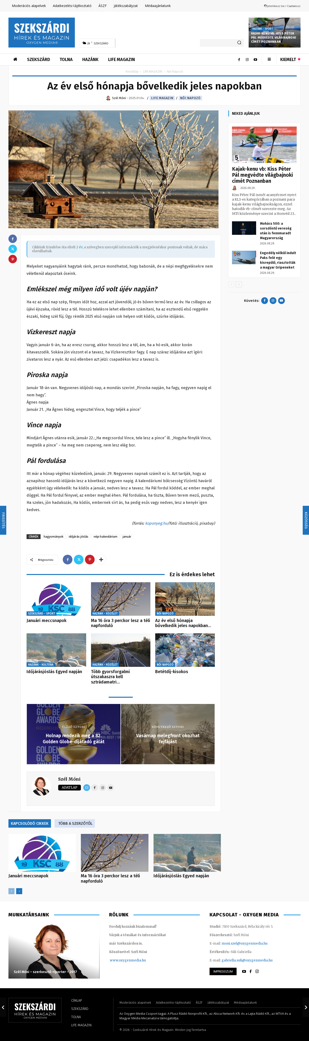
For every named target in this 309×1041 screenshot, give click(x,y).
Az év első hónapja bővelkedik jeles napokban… (183, 623)
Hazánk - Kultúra (40, 664)
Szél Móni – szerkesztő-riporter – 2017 (45, 972)
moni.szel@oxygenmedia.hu (244, 943)
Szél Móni (69, 779)
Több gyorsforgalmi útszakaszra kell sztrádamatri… (110, 677)
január (127, 536)
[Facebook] (239, 59)
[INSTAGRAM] (257, 971)
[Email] (86, 787)
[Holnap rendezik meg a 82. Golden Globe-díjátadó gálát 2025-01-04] (3, 1007)
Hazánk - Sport (263, 28)
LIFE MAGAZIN (152, 71)
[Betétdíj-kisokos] (185, 650)
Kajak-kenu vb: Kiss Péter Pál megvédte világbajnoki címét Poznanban (273, 37)
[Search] (239, 43)
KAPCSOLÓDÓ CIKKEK (30, 823)
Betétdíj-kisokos (171, 671)
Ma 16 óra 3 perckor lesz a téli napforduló (120, 623)
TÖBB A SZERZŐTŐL (75, 823)
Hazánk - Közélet (105, 613)
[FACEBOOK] (250, 971)
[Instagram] (247, 59)
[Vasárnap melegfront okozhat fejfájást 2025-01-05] (306, 1007)
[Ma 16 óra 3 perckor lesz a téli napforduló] (121, 599)
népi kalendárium (105, 536)
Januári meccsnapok (46, 620)
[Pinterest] (90, 559)
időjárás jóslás (78, 536)
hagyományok (53, 536)
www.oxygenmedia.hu (128, 960)
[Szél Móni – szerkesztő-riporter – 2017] (53, 951)
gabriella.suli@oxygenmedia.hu (247, 960)
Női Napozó (190, 98)
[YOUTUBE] (244, 971)
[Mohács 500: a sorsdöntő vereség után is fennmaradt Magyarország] (244, 228)
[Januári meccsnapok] (56, 599)
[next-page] (19, 891)
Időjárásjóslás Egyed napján (54, 671)
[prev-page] (11, 891)
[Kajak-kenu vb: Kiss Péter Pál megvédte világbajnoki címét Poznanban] (264, 145)
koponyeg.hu (156, 523)
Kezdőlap (132, 71)
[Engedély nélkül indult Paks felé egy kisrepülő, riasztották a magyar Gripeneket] (244, 257)
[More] (101, 559)
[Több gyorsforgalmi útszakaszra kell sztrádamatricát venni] (121, 650)
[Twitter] (79, 559)
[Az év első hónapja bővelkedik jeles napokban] (185, 599)
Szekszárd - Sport (41, 613)
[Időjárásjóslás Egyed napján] (56, 650)
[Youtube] (255, 59)
